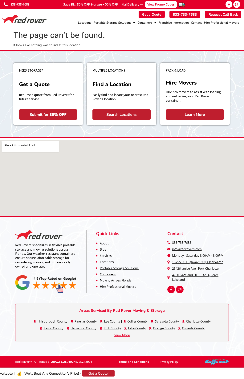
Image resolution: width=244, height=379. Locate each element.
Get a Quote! (89, 373)
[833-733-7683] (6, 4)
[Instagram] (236, 4)
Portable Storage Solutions (112, 22)
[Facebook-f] (229, 4)
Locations (84, 22)
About (104, 243)
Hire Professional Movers (221, 22)
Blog (103, 249)
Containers (144, 22)
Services (106, 256)
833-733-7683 (20, 4)
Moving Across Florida (116, 280)
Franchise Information (174, 22)
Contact (196, 22)
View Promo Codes (161, 4)
